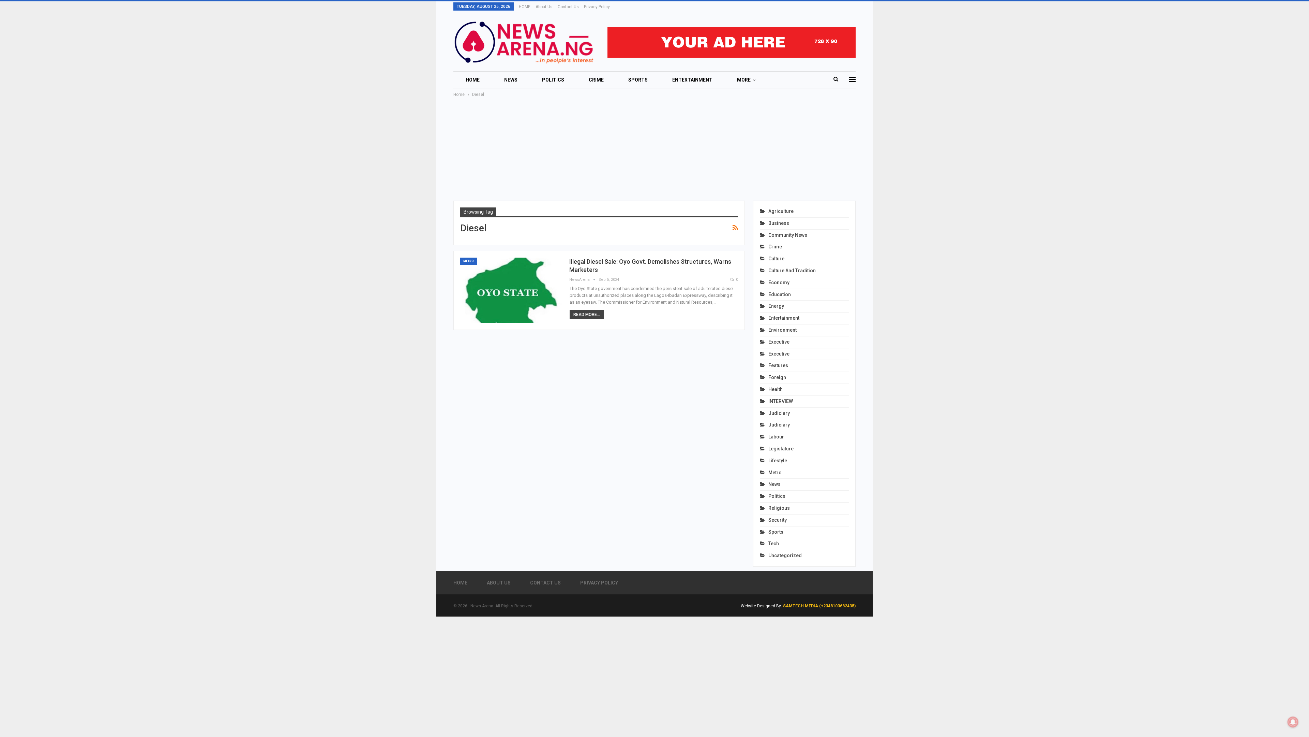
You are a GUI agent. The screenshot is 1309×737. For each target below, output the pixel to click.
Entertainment (692, 80)
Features (778, 365)
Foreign (777, 377)
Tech (773, 543)
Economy (778, 282)
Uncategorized (785, 555)
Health (775, 389)
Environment (782, 330)
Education (779, 294)
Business (778, 223)
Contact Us (568, 6)
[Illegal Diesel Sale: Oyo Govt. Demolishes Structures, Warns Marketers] (511, 290)
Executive (778, 342)
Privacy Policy (597, 6)
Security (777, 520)
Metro (468, 261)
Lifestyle (777, 460)
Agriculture (781, 211)
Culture (776, 258)
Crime (596, 80)
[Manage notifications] (1293, 722)
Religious (779, 508)
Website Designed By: (762, 606)
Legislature (781, 448)
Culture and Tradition (792, 270)
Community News (787, 235)
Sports (638, 80)
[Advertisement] (654, 149)
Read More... (586, 314)
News (510, 80)
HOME (524, 6)
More (744, 80)
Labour (776, 436)
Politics (553, 80)
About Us (544, 6)
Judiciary (779, 413)
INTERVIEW (780, 401)
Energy (776, 306)
